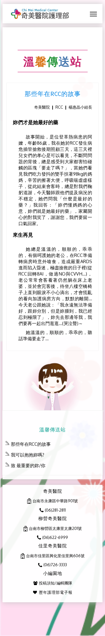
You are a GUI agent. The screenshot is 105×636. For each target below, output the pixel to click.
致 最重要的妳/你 (27, 465)
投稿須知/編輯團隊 (52, 583)
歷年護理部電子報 (53, 592)
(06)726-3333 (55, 564)
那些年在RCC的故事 (30, 444)
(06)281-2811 (55, 510)
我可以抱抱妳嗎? (27, 455)
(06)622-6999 (55, 537)
